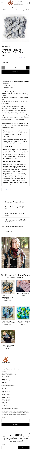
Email (3, 444)
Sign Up (24, 447)
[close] (29, 433)
